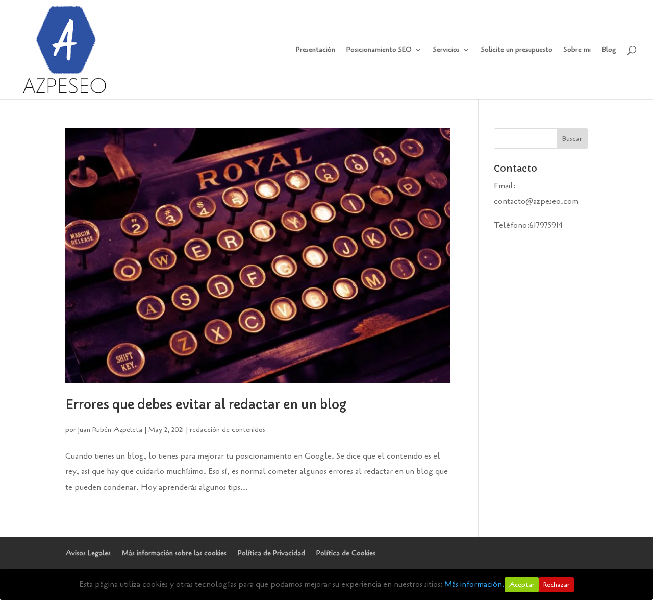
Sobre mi (577, 50)
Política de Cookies (345, 553)
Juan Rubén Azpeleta (110, 430)
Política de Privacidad (271, 553)
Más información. (474, 584)
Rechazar (556, 584)
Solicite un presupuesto (516, 50)
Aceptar (521, 584)
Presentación (315, 50)
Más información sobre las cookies (174, 553)
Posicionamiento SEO (379, 50)
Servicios (446, 50)
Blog (609, 50)
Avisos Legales (88, 553)
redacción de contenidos (227, 430)
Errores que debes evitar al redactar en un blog (205, 405)
